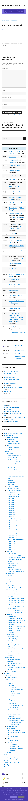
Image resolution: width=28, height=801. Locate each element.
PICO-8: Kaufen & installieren (13, 763)
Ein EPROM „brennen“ (15, 639)
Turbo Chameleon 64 (12, 710)
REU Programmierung (14, 647)
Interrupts (9, 614)
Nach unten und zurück (15, 251)
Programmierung (14, 313)
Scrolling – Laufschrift (14, 569)
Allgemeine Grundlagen (15, 315)
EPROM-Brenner (15, 693)
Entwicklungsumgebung (13, 759)
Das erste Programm (14, 308)
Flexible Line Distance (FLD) (17, 165)
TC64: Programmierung (14, 722)
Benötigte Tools (9, 657)
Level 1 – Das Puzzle (13, 496)
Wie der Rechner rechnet (15, 443)
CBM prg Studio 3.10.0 (10, 391)
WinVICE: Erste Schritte (13, 659)
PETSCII (11, 151)
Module (11, 685)
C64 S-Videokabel (13, 744)
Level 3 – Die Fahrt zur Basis (16, 539)
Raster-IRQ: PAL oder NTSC (17, 620)
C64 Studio (9, 661)
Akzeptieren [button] (13, 797)
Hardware (8, 675)
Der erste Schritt (13, 290)
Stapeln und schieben (15, 263)
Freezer (13, 695)
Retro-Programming (11, 5)
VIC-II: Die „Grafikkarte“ (13, 590)
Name (4, 90)
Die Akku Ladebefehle (15, 285)
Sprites (10, 449)
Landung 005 (13, 529)
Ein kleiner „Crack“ (13, 645)
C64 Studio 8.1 (19, 350)
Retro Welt (7, 673)
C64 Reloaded (13, 704)
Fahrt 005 (12, 549)
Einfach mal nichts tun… (16, 269)
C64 (9, 681)
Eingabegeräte (13, 700)
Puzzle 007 (12, 510)
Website (4, 104)
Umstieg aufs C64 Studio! (15, 663)
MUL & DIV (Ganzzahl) (15, 213)
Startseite (11, 327)
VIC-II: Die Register (13, 592)
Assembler (21, 300)
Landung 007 (13, 533)
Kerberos (13, 697)
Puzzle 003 (12, 502)
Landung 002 (13, 523)
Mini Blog (6, 765)
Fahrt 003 (12, 545)
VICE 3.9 (17, 353)
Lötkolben (9, 742)
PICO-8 (6, 761)
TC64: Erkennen (14, 724)
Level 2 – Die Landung (14, 518)
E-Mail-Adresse (7, 97)
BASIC (18, 321)
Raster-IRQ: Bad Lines (15, 628)
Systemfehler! (13, 162)
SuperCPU (13, 687)
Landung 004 (13, 527)
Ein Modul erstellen (13, 636)
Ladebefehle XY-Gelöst (15, 279)
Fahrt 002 (12, 543)
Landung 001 (13, 521)
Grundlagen (14, 303)
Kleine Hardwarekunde (15, 295)
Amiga (5, 754)
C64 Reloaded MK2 (14, 708)
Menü (23, 5)
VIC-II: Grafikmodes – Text (16, 600)
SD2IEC (8, 738)
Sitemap (6, 767)
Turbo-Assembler (11, 671)
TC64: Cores (11, 712)
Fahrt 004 (12, 547)
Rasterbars (12, 176)
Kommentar (6, 68)
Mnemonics (12, 156)
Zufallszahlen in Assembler (14, 588)
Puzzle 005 (12, 506)
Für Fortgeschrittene (18, 217)
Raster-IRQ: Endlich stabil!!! (17, 626)
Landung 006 (13, 531)
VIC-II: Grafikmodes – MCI (15, 612)
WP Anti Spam (16, 114)
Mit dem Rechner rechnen (16, 245)
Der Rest (11, 237)
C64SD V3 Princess (13, 740)
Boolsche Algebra (13, 441)
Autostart (10, 643)
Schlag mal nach (13, 160)
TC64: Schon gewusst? (14, 718)
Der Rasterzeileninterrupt (15, 618)
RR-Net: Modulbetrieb (14, 730)
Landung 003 (13, 525)
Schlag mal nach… (10, 573)
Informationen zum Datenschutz (14, 799)
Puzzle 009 (12, 514)
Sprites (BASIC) (13, 300)
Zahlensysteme (13, 317)
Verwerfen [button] (21, 797)
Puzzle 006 (12, 508)
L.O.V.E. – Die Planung (14, 494)
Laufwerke (12, 683)
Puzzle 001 (12, 498)
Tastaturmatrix (13, 153)
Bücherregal (8, 752)
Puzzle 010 (12, 516)
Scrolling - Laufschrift (15, 170)
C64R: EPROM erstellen (17, 706)
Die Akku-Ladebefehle (14, 460)
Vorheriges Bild (5, 20)
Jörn (5, 405)
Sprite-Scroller (13, 179)
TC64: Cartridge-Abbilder (16, 720)
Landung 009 (13, 537)
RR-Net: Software (13, 736)
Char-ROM (17, 151)
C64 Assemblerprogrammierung (13, 433)
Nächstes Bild (14, 20)
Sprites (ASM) (10, 586)
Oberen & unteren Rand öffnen (16, 557)
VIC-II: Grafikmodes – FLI (15, 610)
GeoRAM (10, 641)
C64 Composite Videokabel (15, 748)
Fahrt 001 (12, 541)
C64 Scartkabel (12, 750)
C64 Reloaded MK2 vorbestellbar (13, 387)
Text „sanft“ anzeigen (15, 202)
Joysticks (13, 702)
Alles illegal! (12, 234)
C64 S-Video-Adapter (14, 746)
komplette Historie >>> (19, 332)
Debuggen (16, 224)
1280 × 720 (13, 49)
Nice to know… (10, 634)
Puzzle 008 (12, 512)
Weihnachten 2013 (14, 186)
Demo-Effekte (13, 207)
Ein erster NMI (12, 616)
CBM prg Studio (10, 665)
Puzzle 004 (12, 504)
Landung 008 (13, 535)
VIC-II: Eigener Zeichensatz (16, 598)
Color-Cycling (12, 553)
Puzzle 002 (12, 500)
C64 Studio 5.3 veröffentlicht (12, 383)
